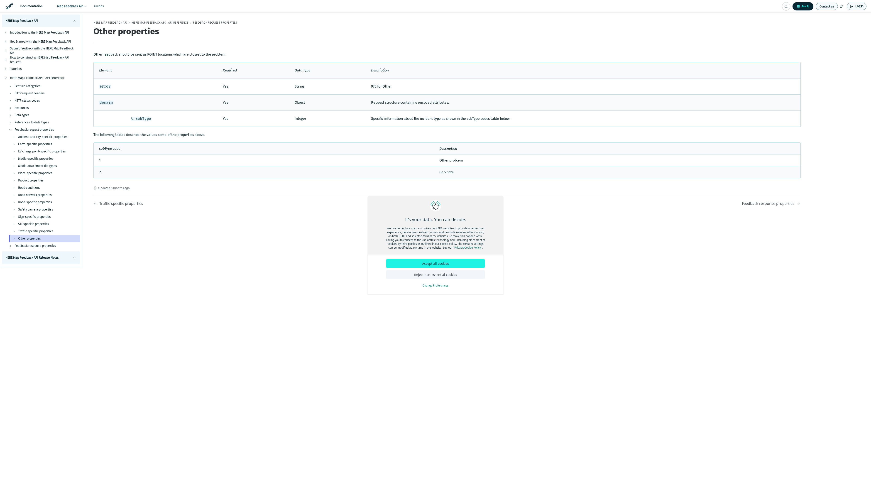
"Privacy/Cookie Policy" (467, 248)
